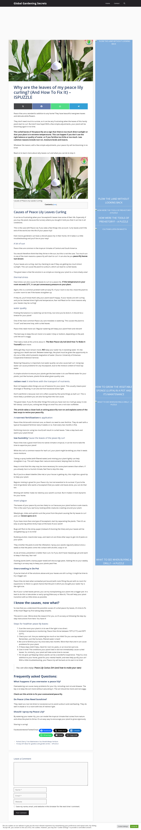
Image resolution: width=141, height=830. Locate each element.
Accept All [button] (134, 826)
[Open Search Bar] (124, 3)
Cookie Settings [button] (123, 826)
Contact (117, 3)
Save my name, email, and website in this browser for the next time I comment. (48, 806)
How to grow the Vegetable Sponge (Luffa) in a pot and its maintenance (113, 390)
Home (107, 3)
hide (54, 204)
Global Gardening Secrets (30, 3)
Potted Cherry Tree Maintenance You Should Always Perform (37, 742)
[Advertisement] (70, 22)
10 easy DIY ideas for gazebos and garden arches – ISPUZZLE (37, 744)
